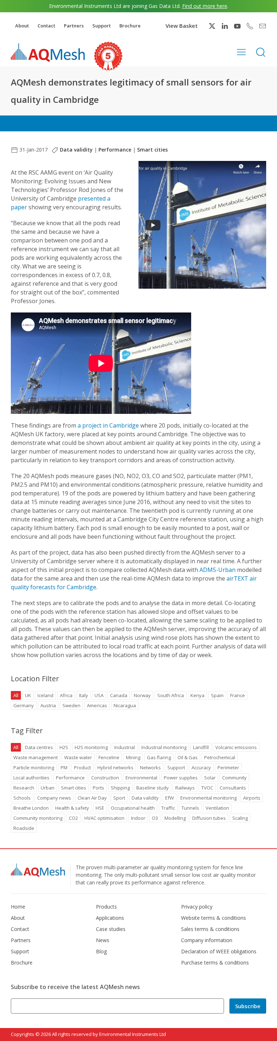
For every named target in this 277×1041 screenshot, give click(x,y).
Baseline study (152, 787)
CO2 (73, 818)
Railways (185, 787)
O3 (155, 818)
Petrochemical (219, 757)
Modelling (175, 818)
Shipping (120, 787)
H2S (64, 747)
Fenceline (108, 757)
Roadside (23, 828)
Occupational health (133, 808)
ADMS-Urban (217, 570)
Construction (105, 777)
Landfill (201, 747)
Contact (46, 25)
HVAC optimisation (104, 818)
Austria (48, 705)
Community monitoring (37, 818)
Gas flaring (159, 757)
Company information (206, 940)
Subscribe (247, 1006)
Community (234, 777)
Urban (47, 787)
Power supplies (181, 777)
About (22, 25)
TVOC (207, 787)
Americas (97, 705)
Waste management (35, 757)
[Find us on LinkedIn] (224, 26)
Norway (142, 695)
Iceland (45, 695)
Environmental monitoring (208, 798)
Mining (133, 757)
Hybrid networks (115, 767)
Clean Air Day (92, 798)
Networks (150, 767)
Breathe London (31, 808)
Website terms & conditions (213, 917)
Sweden (71, 705)
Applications (110, 917)
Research (23, 787)
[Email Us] (262, 26)
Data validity (76, 149)
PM (64, 767)
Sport (119, 798)
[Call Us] (250, 26)
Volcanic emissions (236, 747)
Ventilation (217, 808)
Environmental (141, 777)
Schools (22, 798)
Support (101, 25)
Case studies (111, 929)
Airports (251, 798)
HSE (100, 808)
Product (82, 767)
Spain (217, 695)
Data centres (39, 747)
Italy (83, 695)
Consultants (233, 787)
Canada (118, 695)
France (237, 695)
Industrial (124, 747)
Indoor (138, 818)
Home (18, 906)
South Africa (170, 695)
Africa (66, 695)
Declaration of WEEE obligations (218, 951)
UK (28, 695)
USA (99, 695)
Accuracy (201, 767)
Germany (23, 705)
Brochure (130, 25)
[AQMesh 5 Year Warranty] (108, 56)
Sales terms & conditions (210, 929)
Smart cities (152, 149)
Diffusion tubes (209, 818)
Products (106, 906)
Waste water (78, 757)
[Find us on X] (212, 26)
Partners (74, 25)
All (15, 695)
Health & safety (72, 808)
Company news (54, 798)
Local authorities (31, 777)
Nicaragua (125, 705)
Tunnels (190, 808)
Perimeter (228, 767)
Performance (114, 149)
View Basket (182, 25)
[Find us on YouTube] (237, 26)
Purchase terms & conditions (215, 962)
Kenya (197, 695)
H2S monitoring (91, 747)
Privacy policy (196, 906)
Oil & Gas (187, 757)
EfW (169, 798)
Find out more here (204, 6)
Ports (98, 787)
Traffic (168, 808)
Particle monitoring (33, 767)
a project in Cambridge (108, 425)
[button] (241, 52)
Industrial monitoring (163, 747)
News (102, 940)
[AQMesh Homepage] (48, 52)
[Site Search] (260, 52)
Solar (210, 777)
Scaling (240, 818)
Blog (101, 951)
